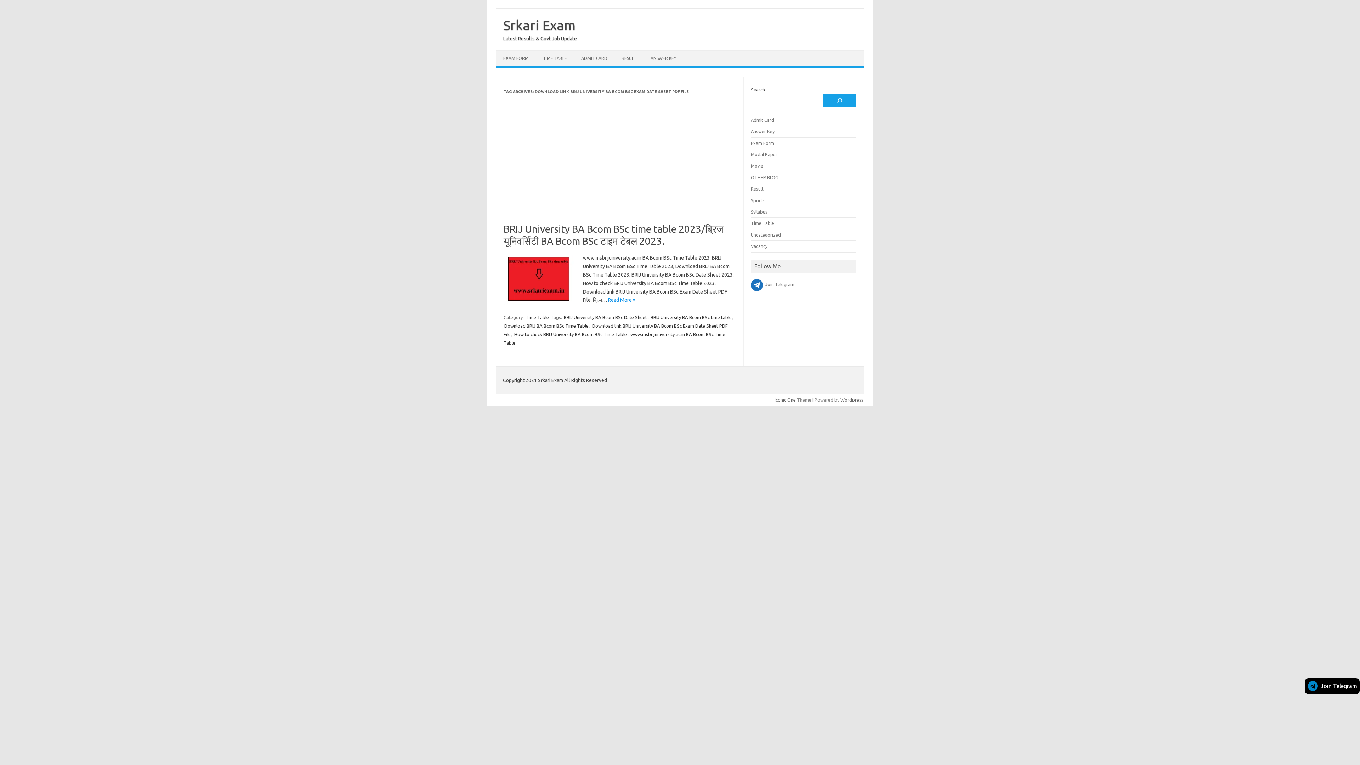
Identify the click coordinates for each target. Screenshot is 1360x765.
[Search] (839, 100)
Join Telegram (1339, 686)
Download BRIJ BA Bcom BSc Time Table (546, 325)
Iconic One (785, 399)
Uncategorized (766, 234)
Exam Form (516, 58)
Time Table (555, 58)
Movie (757, 165)
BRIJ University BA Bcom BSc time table (691, 317)
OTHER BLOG (764, 177)
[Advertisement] (620, 170)
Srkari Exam (539, 25)
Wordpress (851, 399)
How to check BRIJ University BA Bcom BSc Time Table (570, 334)
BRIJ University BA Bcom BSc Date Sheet (605, 317)
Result (629, 58)
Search (758, 89)
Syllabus (759, 211)
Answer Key (663, 58)
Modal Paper (764, 154)
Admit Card (594, 58)
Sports (758, 200)
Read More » (621, 300)
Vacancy (759, 246)
